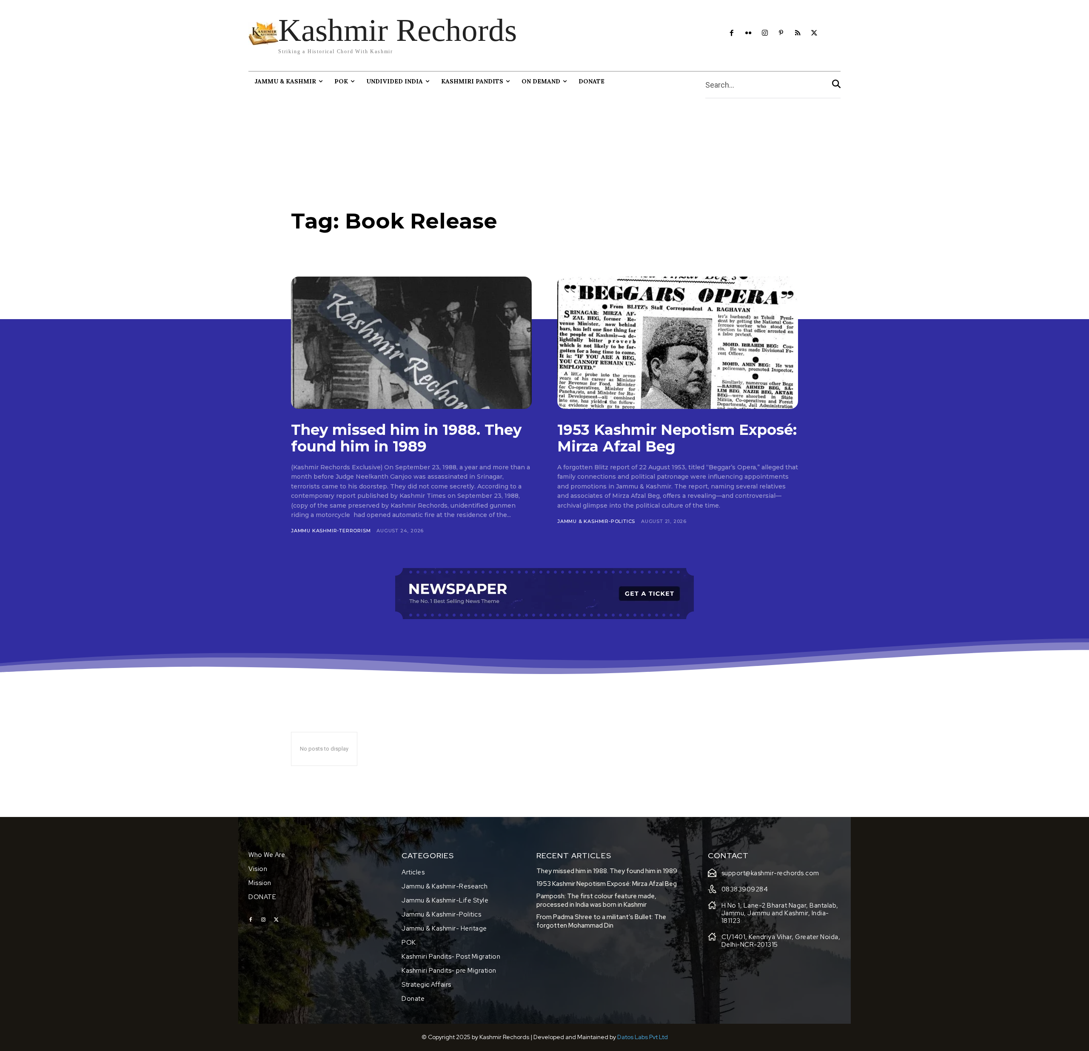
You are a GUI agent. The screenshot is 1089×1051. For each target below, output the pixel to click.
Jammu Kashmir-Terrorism (331, 531)
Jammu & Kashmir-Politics (596, 521)
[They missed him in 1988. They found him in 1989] (411, 343)
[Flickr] (748, 33)
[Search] (836, 84)
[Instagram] (764, 33)
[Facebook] (732, 33)
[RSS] (798, 33)
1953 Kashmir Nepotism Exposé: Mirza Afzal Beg (677, 438)
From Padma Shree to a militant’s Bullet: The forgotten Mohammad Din (601, 921)
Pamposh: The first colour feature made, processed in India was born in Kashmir (596, 900)
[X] (814, 33)
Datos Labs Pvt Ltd (642, 1037)
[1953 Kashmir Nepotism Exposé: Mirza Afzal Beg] (677, 343)
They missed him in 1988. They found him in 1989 (406, 438)
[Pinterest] (781, 33)
